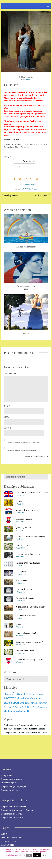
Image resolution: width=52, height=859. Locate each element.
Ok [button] (29, 855)
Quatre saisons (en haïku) (27, 633)
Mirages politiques (24, 519)
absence (11, 702)
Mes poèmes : (7, 775)
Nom (7, 406)
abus (15, 693)
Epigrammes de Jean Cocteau (14, 806)
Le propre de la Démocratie (28, 554)
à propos (8, 707)
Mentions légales (8, 841)
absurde (10, 698)
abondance (25, 702)
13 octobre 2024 (27, 77)
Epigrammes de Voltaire (12, 817)
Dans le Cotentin (23, 545)
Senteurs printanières (25, 650)
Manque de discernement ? (28, 510)
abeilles (18, 707)
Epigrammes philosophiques (14, 786)
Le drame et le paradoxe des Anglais (32, 492)
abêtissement (10, 711)
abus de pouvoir (39, 702)
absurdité (32, 706)
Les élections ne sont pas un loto (30, 659)
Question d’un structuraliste (28, 563)
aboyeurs (39, 694)
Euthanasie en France (25, 589)
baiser (33, 184)
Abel (27, 698)
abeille (22, 694)
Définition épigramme (11, 837)
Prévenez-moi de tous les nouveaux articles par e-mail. (21, 450)
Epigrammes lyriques (10, 790)
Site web (7, 428)
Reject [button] (36, 855)
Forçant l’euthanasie (25, 598)
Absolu (33, 698)
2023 (39, 698)
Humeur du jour (8, 782)
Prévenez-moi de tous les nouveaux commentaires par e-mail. (23, 442)
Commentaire (10, 373)
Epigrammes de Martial (11, 814)
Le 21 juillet (21, 571)
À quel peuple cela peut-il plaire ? (30, 607)
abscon (7, 694)
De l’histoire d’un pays (26, 615)
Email (7, 417)
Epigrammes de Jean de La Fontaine (17, 810)
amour (27, 184)
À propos (5, 834)
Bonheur (19, 501)
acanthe (44, 707)
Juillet (18, 624)
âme (22, 184)
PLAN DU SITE (7, 845)
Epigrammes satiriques (11, 779)
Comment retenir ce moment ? (29, 642)
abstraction (24, 711)
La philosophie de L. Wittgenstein (30, 536)
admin (28, 79)
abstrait (21, 698)
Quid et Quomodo (23, 527)
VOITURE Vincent (30, 189)
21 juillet (30, 694)
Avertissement (22, 580)
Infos (43, 855)
